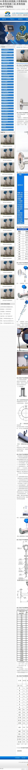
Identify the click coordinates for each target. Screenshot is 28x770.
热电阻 (4, 127)
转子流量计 (5, 81)
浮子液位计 (5, 97)
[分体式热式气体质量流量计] (7, 284)
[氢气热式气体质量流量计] (7, 214)
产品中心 (12, 19)
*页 (21, 47)
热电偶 (4, 124)
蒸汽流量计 (5, 70)
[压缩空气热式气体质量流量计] (7, 172)
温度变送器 (5, 121)
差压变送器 (5, 116)
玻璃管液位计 (6, 102)
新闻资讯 (20, 19)
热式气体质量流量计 (7, 78)
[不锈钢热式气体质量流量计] (7, 144)
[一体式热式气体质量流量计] (7, 270)
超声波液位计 (6, 108)
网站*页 (4, 19)
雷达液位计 (5, 105)
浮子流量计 (5, 84)
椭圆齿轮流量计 (6, 62)
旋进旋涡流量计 (6, 76)
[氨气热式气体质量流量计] (7, 158)
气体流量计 (5, 89)
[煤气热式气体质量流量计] (7, 200)
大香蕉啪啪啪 (6, 49)
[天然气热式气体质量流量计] (7, 186)
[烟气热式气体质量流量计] (7, 228)
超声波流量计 (6, 92)
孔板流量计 (5, 73)
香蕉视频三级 (6, 60)
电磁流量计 (5, 65)
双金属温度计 (6, 129)
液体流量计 (5, 52)
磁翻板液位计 (6, 94)
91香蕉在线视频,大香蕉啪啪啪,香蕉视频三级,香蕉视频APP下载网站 (13, 4)
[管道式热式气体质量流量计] (7, 298)
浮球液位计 (5, 100)
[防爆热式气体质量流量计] (7, 256)
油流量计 (5, 57)
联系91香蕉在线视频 (5, 303)
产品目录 (3, 46)
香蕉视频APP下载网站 (7, 54)
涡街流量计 (5, 68)
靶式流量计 (5, 86)
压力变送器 (5, 113)
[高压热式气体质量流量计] (7, 242)
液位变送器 (5, 119)
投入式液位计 (6, 110)
